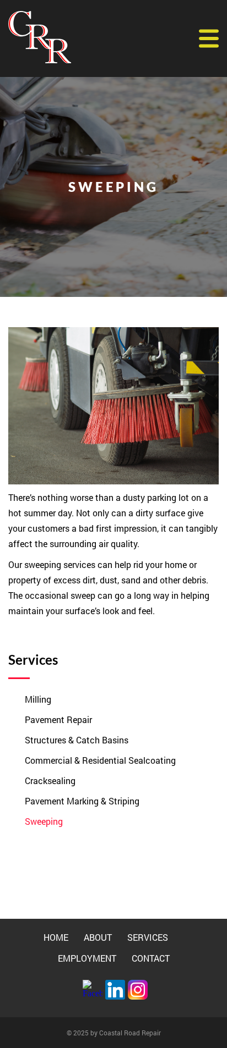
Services (147, 937)
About (98, 937)
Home (56, 937)
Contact (151, 958)
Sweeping (44, 821)
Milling (38, 699)
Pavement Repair (58, 719)
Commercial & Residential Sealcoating (100, 760)
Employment (87, 958)
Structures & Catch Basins (76, 740)
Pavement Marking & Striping (82, 801)
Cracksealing (50, 780)
